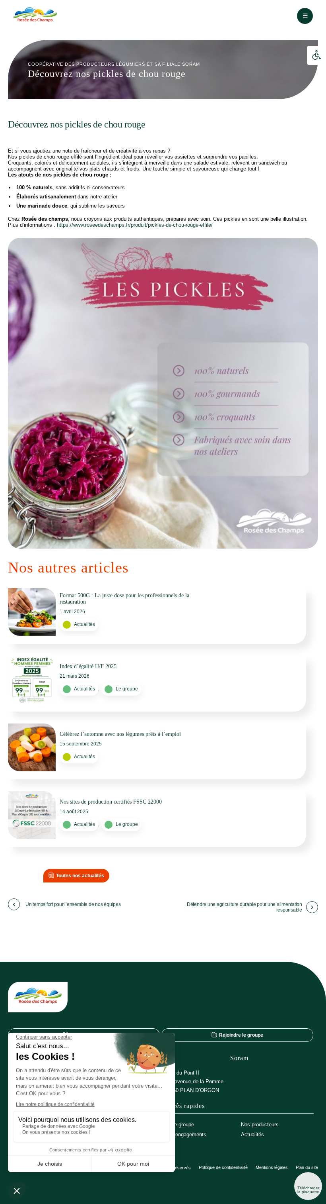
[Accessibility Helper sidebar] (316, 55)
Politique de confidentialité (223, 1167)
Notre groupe (179, 1125)
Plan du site (307, 1167)
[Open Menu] (305, 16)
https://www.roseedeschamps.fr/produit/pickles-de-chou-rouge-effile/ (135, 225)
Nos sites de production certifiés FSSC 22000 (111, 802)
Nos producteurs (260, 1125)
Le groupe (127, 689)
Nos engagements (185, 1134)
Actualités (84, 624)
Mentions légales (272, 1167)
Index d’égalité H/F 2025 (88, 666)
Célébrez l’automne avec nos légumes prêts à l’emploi (120, 734)
